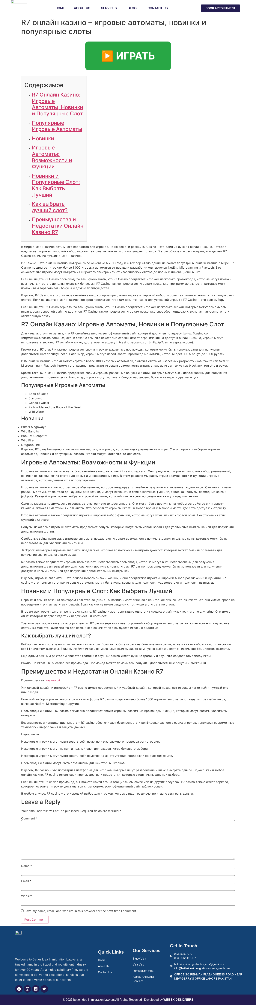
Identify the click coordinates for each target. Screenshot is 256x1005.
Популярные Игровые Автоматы (57, 126)
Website (26, 895)
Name (26, 865)
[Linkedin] (36, 989)
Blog (132, 8)
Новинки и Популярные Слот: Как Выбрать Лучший (56, 185)
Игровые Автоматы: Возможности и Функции (52, 157)
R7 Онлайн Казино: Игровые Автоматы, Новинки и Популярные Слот (57, 104)
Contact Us (157, 8)
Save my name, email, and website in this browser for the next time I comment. (81, 910)
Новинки (43, 138)
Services (109, 8)
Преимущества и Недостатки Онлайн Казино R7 (57, 225)
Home (60, 8)
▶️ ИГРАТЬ (128, 56)
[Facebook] (19, 989)
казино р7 (53, 680)
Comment (29, 818)
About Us (82, 8)
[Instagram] (27, 989)
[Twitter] (44, 989)
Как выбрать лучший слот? (50, 207)
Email (26, 880)
